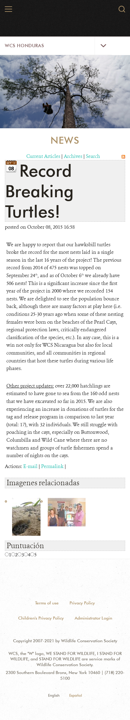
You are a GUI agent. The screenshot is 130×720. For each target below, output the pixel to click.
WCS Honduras (24, 45)
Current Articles (43, 156)
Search (93, 156)
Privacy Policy (82, 603)
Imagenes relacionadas (43, 483)
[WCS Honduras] (65, 11)
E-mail (30, 466)
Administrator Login (93, 618)
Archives (73, 156)
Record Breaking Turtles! (39, 190)
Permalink (52, 466)
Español (75, 695)
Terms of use (47, 603)
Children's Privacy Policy (41, 618)
